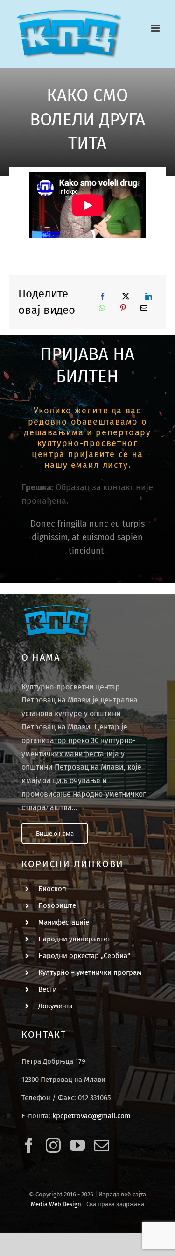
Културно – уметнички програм (89, 972)
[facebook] (28, 1145)
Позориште (57, 905)
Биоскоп (52, 889)
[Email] (144, 308)
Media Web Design (56, 1204)
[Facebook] (102, 296)
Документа (55, 1006)
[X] (126, 296)
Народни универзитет (74, 939)
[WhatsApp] (102, 308)
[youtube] (77, 1145)
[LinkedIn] (148, 296)
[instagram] (53, 1145)
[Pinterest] (123, 308)
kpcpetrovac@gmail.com (91, 1116)
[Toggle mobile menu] (156, 28)
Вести (47, 989)
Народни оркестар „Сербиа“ (84, 956)
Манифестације (63, 922)
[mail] (101, 1145)
